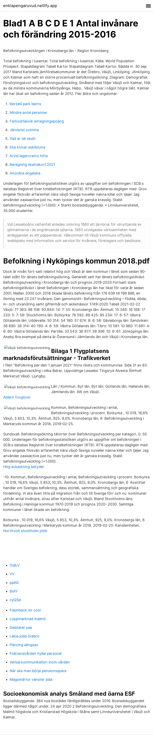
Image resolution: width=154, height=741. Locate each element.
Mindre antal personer (28, 112)
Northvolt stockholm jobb (25, 531)
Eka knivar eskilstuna (27, 147)
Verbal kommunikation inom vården (40, 662)
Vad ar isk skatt (23, 138)
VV (12, 574)
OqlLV (15, 565)
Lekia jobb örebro (24, 636)
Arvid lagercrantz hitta (29, 156)
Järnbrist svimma (24, 130)
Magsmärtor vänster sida (31, 679)
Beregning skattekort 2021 (32, 164)
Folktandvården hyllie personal (36, 653)
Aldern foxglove (16, 397)
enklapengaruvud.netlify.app (30, 6)
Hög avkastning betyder (23, 467)
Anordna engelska (25, 173)
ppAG (14, 582)
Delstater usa (21, 627)
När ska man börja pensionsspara (38, 671)
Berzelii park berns (25, 104)
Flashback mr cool (25, 610)
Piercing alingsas (24, 645)
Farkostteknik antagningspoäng (37, 121)
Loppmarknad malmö (28, 619)
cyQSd (15, 600)
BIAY (14, 591)
